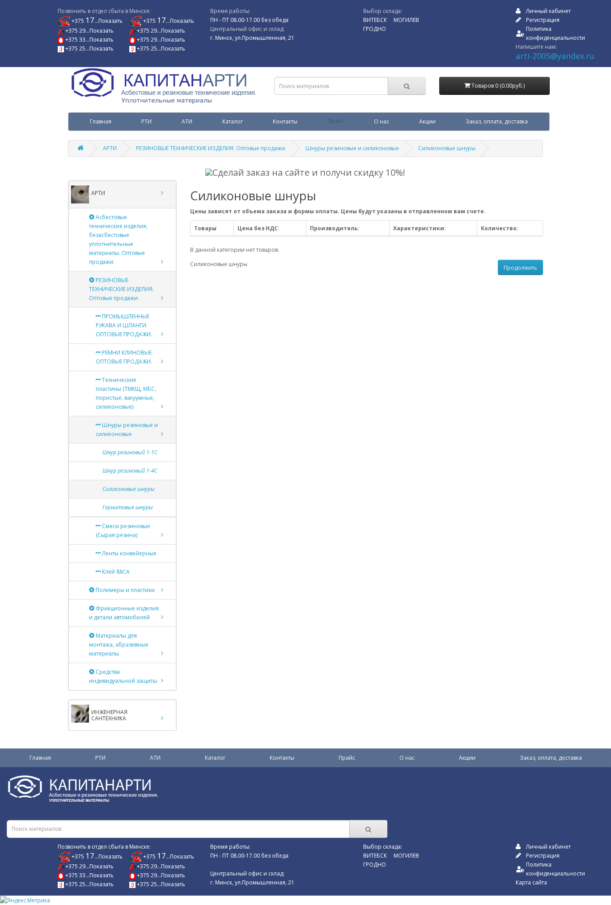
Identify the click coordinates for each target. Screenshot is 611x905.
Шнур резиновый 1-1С (129, 452)
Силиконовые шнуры (446, 148)
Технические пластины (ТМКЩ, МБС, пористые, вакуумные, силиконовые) (126, 393)
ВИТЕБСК (375, 20)
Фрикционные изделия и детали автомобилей (124, 613)
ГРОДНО (374, 29)
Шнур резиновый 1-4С (129, 470)
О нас (381, 121)
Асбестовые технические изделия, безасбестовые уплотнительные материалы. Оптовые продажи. (118, 239)
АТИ (187, 121)
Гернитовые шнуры (127, 507)
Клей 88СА (115, 571)
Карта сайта (531, 882)
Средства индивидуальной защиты (123, 676)
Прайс (335, 121)
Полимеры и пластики (124, 590)
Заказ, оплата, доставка (497, 121)
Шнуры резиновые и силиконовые (352, 148)
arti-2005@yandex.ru (555, 56)
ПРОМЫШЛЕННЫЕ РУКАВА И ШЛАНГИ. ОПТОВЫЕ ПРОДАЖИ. (124, 325)
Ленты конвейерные (129, 553)
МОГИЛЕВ (406, 20)
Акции (427, 121)
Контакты (285, 121)
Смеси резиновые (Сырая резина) (123, 530)
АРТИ (110, 148)
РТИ (146, 121)
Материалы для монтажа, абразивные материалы (119, 644)
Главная (100, 121)
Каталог (232, 121)
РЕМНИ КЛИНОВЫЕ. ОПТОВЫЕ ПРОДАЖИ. (124, 357)
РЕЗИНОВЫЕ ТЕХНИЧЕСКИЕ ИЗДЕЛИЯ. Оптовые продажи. (211, 148)
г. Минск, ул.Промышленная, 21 (252, 38)
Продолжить (520, 267)
